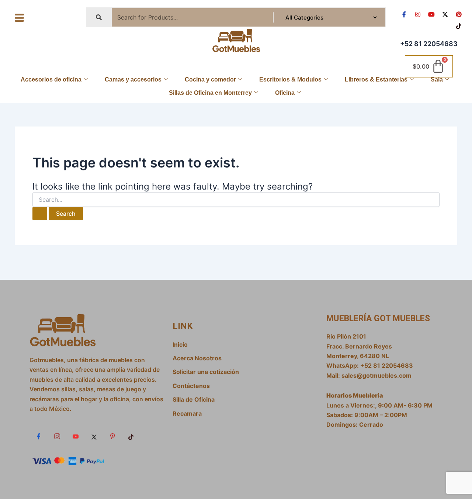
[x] (94, 436)
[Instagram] (57, 436)
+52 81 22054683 (429, 44)
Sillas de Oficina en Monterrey (210, 93)
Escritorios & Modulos (290, 79)
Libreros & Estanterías (376, 79)
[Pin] (112, 436)
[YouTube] (75, 436)
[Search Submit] (39, 213)
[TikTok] (131, 436)
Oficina (285, 93)
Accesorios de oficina (51, 79)
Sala (437, 79)
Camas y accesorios (133, 79)
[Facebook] (39, 436)
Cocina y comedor (210, 79)
